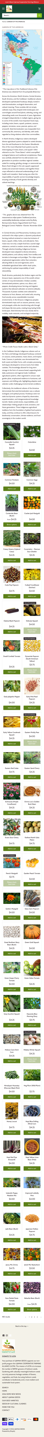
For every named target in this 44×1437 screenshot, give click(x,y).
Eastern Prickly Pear (32, 732)
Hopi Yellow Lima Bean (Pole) (32, 1158)
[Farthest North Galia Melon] (32, 827)
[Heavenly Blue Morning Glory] (32, 1003)
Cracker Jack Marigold (32, 513)
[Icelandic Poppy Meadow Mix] (11, 1182)
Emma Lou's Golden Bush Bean (32, 803)
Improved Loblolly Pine (32, 1194)
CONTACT (6, 1410)
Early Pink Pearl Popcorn (32, 698)
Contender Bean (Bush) (12, 514)
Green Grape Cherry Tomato (12, 979)
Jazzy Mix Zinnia (12, 1265)
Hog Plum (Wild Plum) (32, 1086)
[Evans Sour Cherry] (11, 827)
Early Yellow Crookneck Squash (11, 733)
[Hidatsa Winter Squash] (32, 1039)
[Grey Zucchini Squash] (11, 1003)
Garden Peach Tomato (32, 873)
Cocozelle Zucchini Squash (12, 443)
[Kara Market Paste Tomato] (11, 1287)
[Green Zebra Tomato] (32, 967)
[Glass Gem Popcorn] (32, 898)
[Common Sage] (32, 469)
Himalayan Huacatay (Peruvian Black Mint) (12, 1087)
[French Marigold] (11, 862)
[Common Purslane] (11, 469)
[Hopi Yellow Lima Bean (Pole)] (32, 1146)
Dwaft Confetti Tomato (11, 656)
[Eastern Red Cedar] (11, 757)
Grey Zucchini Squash (12, 1014)
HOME (4, 1391)
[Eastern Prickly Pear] (32, 721)
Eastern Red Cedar (11, 768)
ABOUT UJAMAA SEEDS (11, 1397)
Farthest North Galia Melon (32, 839)
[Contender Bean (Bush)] (11, 502)
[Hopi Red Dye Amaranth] (11, 1146)
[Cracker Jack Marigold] (32, 502)
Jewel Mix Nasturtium (32, 1265)
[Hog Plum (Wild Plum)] (32, 1075)
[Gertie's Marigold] (11, 898)
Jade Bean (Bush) (12, 1229)
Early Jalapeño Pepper (12, 697)
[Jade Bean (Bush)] (11, 1218)
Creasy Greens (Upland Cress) (11, 550)
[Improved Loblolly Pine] (32, 1182)
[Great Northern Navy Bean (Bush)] (11, 931)
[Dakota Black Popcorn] (11, 610)
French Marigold (12, 873)
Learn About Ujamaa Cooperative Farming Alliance (22, 2)
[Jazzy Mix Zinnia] (11, 1254)
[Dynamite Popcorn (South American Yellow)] (32, 645)
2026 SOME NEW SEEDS (11, 1394)
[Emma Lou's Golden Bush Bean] (32, 791)
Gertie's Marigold (12, 909)
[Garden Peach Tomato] (32, 862)
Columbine (32, 442)
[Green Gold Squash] (32, 931)
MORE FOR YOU (8, 1407)
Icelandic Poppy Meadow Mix (12, 1194)
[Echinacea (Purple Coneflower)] (11, 791)
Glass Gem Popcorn (32, 909)
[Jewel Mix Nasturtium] (32, 1254)
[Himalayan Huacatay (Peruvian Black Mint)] (11, 1075)
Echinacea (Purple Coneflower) (11, 803)
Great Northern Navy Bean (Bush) (11, 943)
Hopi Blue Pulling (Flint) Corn (32, 1122)
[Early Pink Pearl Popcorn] (32, 686)
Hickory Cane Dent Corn (12, 1051)
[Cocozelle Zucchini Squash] (11, 431)
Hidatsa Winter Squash (32, 1050)
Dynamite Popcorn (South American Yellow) (32, 658)
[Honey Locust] (11, 1110)
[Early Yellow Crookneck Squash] (11, 721)
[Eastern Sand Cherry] (32, 757)
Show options (12, 525)
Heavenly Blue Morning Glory (32, 1015)
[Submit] (39, 15)
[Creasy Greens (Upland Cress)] (11, 538)
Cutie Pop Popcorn (12, 585)
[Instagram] (7, 1335)
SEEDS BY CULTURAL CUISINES (14, 1404)
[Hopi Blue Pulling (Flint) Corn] (32, 1110)
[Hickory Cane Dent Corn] (11, 1039)
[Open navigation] (3, 8)
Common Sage (32, 480)
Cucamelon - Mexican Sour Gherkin (32, 550)
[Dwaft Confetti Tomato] (11, 645)
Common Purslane (12, 480)
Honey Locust (12, 1121)
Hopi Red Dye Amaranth (12, 1158)
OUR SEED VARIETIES (10, 1401)
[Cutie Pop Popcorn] (11, 574)
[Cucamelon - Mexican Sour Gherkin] (32, 538)
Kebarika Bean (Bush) (32, 1298)
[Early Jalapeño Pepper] (11, 686)
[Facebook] (3, 1335)
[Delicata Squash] (32, 610)
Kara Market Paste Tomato (11, 1299)
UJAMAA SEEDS (19, 1429)
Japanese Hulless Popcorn (32, 1230)
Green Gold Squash (32, 942)
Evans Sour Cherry (11, 838)
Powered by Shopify (8, 1431)
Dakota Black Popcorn (12, 621)
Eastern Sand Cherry (32, 768)
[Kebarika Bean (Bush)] (32, 1287)
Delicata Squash (32, 621)
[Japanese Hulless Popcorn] (32, 1218)
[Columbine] (32, 431)
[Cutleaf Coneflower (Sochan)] (32, 574)
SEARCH (5, 1388)
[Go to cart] (39, 9)
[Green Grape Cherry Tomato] (11, 967)
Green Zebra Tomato (32, 978)
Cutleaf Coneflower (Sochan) (32, 586)
